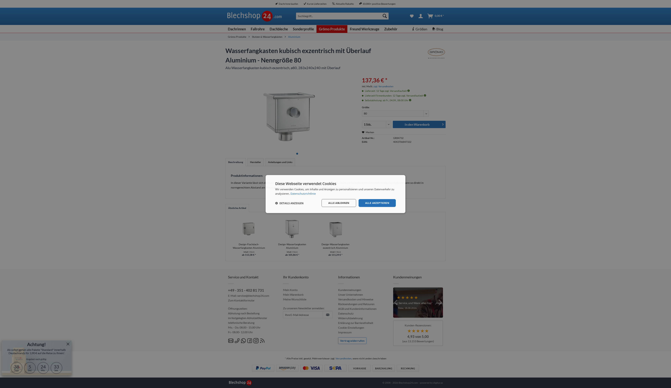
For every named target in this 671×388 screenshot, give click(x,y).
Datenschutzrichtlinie (303, 193)
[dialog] (335, 194)
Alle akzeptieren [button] (377, 203)
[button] (289, 203)
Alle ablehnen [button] (338, 203)
